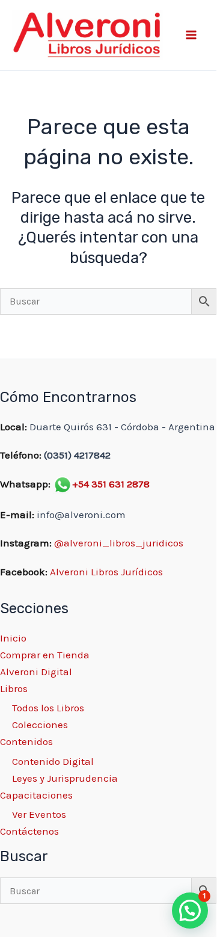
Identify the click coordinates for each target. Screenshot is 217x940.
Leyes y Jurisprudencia (65, 778)
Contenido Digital (53, 761)
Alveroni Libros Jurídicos (106, 572)
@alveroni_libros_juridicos (118, 543)
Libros (14, 688)
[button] (190, 910)
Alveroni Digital (36, 672)
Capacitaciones (36, 795)
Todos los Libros (48, 708)
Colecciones (40, 725)
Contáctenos (29, 831)
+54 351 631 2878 (111, 484)
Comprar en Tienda (45, 655)
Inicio (13, 638)
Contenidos (26, 741)
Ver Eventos (39, 814)
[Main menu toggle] (191, 35)
